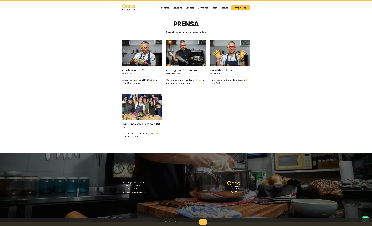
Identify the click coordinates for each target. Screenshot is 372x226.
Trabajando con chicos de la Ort (141, 124)
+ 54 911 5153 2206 (132, 189)
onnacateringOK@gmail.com (136, 192)
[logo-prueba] (128, 5)
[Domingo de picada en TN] (186, 53)
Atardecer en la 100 (133, 70)
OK (203, 222)
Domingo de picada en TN (181, 70)
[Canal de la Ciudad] (230, 53)
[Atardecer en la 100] (142, 53)
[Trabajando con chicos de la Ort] (142, 107)
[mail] (236, 192)
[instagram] (232, 192)
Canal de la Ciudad (221, 70)
